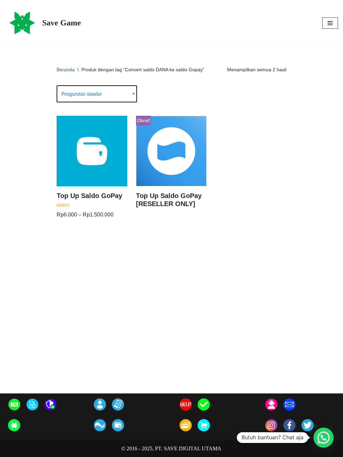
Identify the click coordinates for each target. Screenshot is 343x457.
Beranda (66, 69)
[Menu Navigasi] (330, 23)
